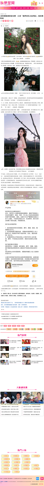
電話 (37, 56)
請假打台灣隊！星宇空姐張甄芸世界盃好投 (9, 404)
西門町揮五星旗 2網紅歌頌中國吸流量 (31, 414)
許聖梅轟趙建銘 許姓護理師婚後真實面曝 (31, 404)
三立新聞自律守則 (17, 478)
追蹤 (27, 329)
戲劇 (31, 8)
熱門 (17, 8)
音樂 (42, 8)
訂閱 (14, 329)
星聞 (24, 8)
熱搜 (21, 8)
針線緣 (2, 8)
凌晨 (28, 56)
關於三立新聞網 (3, 478)
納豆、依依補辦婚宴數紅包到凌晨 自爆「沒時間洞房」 (14, 304)
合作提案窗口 (24, 478)
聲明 (12, 286)
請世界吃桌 (8, 8)
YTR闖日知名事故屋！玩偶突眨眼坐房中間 (9, 314)
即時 (14, 8)
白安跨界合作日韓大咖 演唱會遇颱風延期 (32, 409)
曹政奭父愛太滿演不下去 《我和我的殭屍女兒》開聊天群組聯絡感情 (17, 302)
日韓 (35, 8)
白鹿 (8, 56)
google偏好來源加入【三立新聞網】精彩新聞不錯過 (11, 316)
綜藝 (28, 8)
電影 (38, 8)
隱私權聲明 (10, 478)
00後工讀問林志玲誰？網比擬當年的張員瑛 (10, 411)
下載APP (9, 329)
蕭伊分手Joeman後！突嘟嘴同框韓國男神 (32, 406)
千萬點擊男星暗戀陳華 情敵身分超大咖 (32, 411)
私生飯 (17, 61)
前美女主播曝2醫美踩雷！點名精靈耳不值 (10, 414)
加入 (20, 329)
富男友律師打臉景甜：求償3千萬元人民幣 (10, 409)
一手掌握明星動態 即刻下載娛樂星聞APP (9, 318)
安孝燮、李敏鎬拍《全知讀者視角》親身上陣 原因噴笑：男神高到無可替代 (19, 306)
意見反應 (30, 478)
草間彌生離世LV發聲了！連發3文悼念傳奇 (10, 406)
